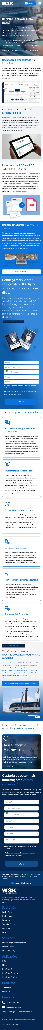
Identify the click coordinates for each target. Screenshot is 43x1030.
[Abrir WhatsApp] (38, 1025)
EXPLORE (7, 767)
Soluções (11, 14)
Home (4, 14)
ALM (16, 14)
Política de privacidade (10, 1024)
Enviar (21, 401)
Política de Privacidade (12, 394)
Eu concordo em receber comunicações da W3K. (21, 387)
